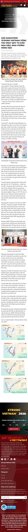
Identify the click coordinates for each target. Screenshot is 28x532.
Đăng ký (3, 466)
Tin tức (17, 15)
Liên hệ (3, 478)
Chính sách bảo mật (6, 480)
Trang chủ (7, 15)
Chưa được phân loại (12, 17)
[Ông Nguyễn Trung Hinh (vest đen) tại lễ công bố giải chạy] (14, 157)
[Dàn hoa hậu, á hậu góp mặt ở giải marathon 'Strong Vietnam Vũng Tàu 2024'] (14, 77)
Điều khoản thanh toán (7, 483)
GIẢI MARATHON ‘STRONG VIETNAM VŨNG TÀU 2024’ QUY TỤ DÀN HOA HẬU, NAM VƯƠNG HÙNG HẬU (14, 20)
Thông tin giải (5, 468)
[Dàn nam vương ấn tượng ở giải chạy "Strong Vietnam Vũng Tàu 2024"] (14, 246)
